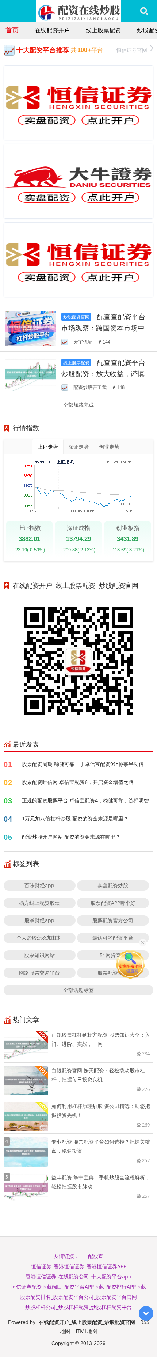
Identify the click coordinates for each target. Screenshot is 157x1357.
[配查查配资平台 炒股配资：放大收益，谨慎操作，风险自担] (30, 373)
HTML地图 (85, 1331)
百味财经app (39, 885)
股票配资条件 (112, 972)
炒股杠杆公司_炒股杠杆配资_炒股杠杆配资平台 (78, 1307)
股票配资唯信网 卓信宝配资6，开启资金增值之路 (78, 782)
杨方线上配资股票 (39, 902)
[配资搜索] (144, 11)
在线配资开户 (52, 30)
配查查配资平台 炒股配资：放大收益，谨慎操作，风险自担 (106, 373)
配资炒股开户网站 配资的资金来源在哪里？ (71, 836)
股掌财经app (39, 920)
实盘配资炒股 (112, 885)
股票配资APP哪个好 (113, 902)
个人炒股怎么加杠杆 (39, 937)
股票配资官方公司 (112, 920)
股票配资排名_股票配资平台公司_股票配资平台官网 (78, 1296)
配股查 (95, 1256)
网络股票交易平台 (39, 972)
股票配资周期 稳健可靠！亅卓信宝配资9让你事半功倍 (83, 763)
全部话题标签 (78, 990)
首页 (12, 29)
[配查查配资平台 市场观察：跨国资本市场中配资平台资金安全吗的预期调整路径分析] (30, 327)
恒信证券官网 (131, 50)
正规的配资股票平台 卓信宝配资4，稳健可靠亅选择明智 (85, 800)
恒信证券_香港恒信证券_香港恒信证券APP (78, 1266)
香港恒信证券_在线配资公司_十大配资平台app (78, 1276)
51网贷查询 (113, 955)
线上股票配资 (103, 30)
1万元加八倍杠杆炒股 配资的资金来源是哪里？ (75, 818)
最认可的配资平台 (112, 937)
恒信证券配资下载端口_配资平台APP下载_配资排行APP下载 (78, 1286)
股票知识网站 (39, 955)
